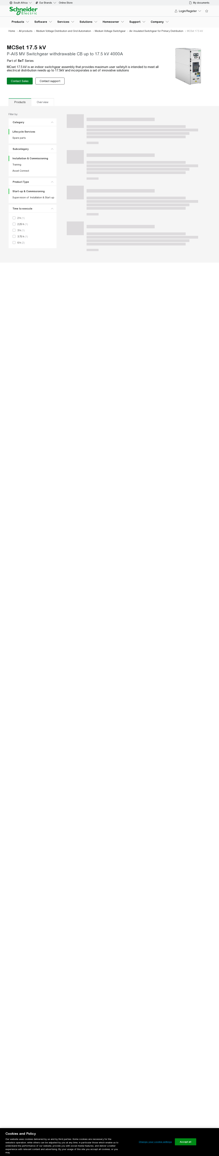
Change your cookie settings (155, 1141)
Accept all (185, 1141)
